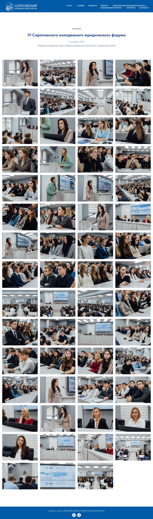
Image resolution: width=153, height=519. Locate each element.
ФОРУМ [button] (104, 6)
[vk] (74, 515)
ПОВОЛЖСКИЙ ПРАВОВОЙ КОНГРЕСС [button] (129, 6)
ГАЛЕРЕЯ (80, 6)
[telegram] (79, 515)
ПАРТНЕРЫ (130, 8)
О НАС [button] (69, 6)
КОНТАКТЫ (144, 8)
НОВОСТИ (92, 6)
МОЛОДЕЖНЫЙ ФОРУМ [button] (110, 8)
